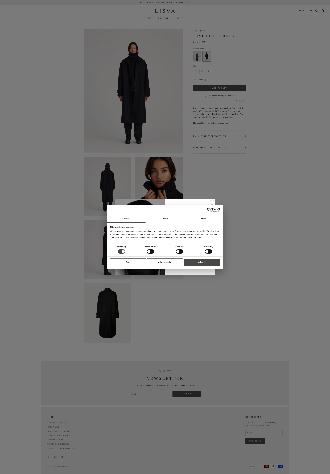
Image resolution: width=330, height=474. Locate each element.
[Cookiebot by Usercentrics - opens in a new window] (209, 210)
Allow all (202, 262)
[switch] (150, 251)
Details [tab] (165, 218)
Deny (128, 262)
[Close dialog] (212, 202)
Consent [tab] (126, 218)
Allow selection (165, 262)
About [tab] (204, 218)
